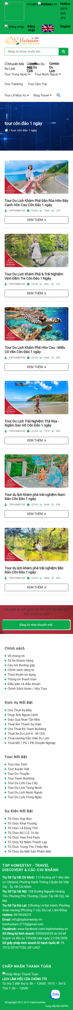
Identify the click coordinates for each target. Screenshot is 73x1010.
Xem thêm (35, 220)
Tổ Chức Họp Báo (20, 819)
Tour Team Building (21, 778)
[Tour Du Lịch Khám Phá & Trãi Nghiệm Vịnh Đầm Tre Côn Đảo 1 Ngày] (36, 250)
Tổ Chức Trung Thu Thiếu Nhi (28, 847)
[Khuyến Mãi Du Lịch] (14, 67)
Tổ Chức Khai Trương (22, 823)
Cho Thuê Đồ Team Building (27, 729)
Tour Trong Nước (16, 74)
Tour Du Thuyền (19, 774)
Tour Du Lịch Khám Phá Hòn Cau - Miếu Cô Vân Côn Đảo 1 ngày (35, 349)
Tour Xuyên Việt (18, 769)
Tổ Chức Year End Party (24, 837)
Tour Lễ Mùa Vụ (15, 95)
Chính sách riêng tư (21, 670)
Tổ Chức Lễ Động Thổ (23, 828)
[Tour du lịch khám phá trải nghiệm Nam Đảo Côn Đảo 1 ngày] (36, 471)
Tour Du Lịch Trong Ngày (25, 797)
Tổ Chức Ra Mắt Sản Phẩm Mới (29, 851)
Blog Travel (41, 95)
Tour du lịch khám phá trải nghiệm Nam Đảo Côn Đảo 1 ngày (35, 497)
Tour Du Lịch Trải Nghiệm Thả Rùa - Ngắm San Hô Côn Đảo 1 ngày (32, 423)
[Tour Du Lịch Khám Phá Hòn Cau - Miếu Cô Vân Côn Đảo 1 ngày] (36, 324)
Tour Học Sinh (17, 764)
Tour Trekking (13, 84)
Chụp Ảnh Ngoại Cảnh (23, 715)
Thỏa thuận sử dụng (22, 674)
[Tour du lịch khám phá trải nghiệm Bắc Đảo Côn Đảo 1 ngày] (36, 544)
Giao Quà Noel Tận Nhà (24, 719)
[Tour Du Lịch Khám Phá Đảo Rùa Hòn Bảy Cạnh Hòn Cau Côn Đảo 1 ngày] (36, 177)
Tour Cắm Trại (37, 84)
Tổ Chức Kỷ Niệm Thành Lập (27, 842)
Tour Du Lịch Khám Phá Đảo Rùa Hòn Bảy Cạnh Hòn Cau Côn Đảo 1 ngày (36, 203)
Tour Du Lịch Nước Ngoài (25, 792)
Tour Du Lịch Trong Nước (25, 788)
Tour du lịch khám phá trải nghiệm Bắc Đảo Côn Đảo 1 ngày (34, 570)
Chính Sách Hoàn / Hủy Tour (27, 688)
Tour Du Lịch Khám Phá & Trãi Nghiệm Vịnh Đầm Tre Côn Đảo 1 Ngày (34, 276)
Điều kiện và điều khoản (24, 684)
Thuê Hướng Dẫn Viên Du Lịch (28, 738)
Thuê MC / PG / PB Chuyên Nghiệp (31, 743)
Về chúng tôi (16, 656)
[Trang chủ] (6, 130)
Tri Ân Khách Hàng (20, 660)
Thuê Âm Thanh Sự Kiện (24, 724)
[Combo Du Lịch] (36, 67)
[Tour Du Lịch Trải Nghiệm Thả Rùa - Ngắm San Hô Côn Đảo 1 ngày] (36, 397)
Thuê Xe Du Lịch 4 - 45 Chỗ (26, 733)
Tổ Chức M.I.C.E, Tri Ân (23, 833)
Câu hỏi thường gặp (21, 665)
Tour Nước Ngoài (47, 74)
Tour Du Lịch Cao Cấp (23, 783)
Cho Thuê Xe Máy (20, 710)
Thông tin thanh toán (22, 679)
